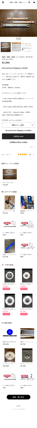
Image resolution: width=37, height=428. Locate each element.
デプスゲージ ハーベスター (12, 120)
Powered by (16, 409)
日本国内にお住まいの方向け (19, 142)
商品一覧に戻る (18, 397)
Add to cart (18, 136)
